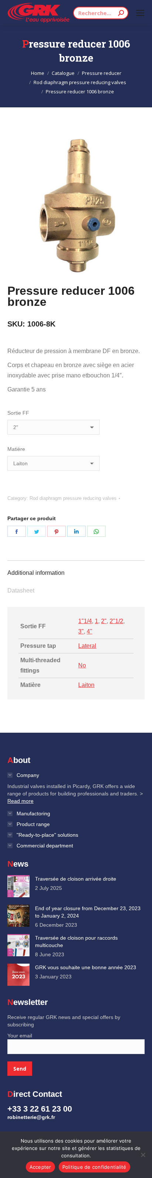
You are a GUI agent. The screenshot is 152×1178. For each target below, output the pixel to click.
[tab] (76, 569)
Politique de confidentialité (94, 1167)
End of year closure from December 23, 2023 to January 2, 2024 (88, 912)
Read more (20, 801)
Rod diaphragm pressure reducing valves (73, 498)
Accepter (40, 1167)
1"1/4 (85, 621)
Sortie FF (18, 413)
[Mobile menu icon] (140, 12)
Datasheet (20, 590)
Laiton (86, 685)
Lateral (87, 646)
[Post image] (18, 886)
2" (104, 621)
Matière (16, 449)
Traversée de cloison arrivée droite (75, 879)
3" (81, 631)
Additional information (36, 573)
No (82, 665)
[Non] (142, 1154)
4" (89, 631)
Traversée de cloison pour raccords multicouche (76, 941)
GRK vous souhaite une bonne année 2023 (85, 967)
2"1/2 (116, 621)
